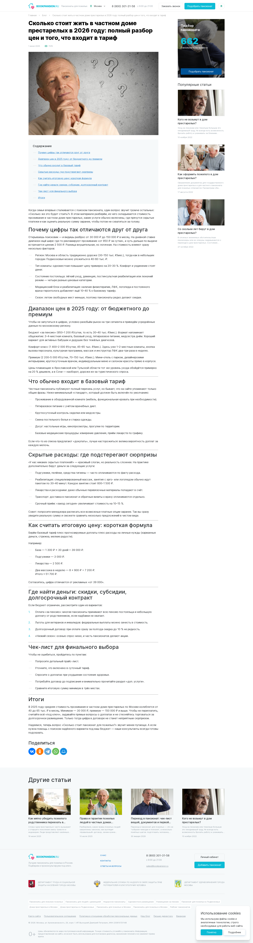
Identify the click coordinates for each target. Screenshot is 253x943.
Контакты (105, 860)
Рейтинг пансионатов (180, 907)
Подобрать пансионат (199, 6)
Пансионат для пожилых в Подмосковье (201, 901)
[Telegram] (47, 751)
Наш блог (145, 916)
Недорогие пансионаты (114, 901)
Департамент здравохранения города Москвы (204, 883)
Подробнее (234, 932)
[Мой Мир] (63, 751)
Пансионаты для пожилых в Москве (114, 907)
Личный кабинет (209, 856)
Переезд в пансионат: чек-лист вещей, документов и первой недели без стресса (151, 820)
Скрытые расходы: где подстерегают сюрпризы (65, 171)
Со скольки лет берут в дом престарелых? (196, 231)
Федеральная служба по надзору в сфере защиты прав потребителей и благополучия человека (132, 883)
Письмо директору (163, 916)
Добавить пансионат (209, 864)
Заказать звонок (170, 6)
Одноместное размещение (141, 901)
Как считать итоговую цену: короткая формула (65, 178)
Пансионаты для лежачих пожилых (46, 901)
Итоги (41, 197)
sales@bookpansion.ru (157, 866)
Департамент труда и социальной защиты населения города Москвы (57, 883)
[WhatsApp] (55, 751)
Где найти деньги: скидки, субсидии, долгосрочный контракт (73, 184)
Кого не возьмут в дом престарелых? (192, 121)
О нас (103, 855)
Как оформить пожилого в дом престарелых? (198, 176)
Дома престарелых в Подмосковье (77, 907)
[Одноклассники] (39, 751)
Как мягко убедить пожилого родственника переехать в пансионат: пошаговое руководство (47, 820)
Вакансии (181, 916)
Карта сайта (34, 916)
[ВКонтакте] (31, 751)
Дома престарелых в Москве (43, 907)
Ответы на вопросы (110, 866)
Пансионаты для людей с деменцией (83, 901)
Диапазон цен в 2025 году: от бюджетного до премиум (70, 158)
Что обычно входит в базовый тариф (59, 165)
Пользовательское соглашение (60, 916)
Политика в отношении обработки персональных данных (108, 916)
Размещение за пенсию (167, 901)
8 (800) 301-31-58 (123, 6)
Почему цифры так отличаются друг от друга (64, 152)
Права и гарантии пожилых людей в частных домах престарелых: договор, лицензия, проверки (97, 820)
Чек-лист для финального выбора (57, 191)
